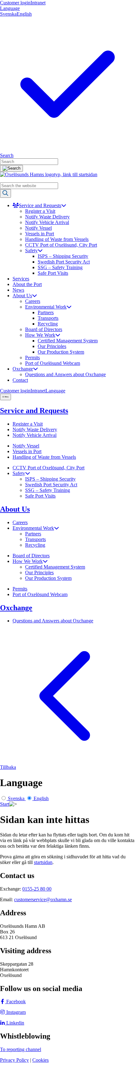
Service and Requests (34, 410)
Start (4, 804)
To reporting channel (20, 1049)
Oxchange (16, 608)
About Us (15, 509)
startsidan (43, 862)
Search (7, 155)
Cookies (40, 1060)
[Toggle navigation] (5, 397)
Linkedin (14, 1022)
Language (10, 8)
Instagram (15, 1012)
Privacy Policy (14, 1060)
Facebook (15, 1001)
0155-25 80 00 (36, 889)
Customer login (15, 2)
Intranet (38, 2)
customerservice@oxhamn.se (43, 899)
